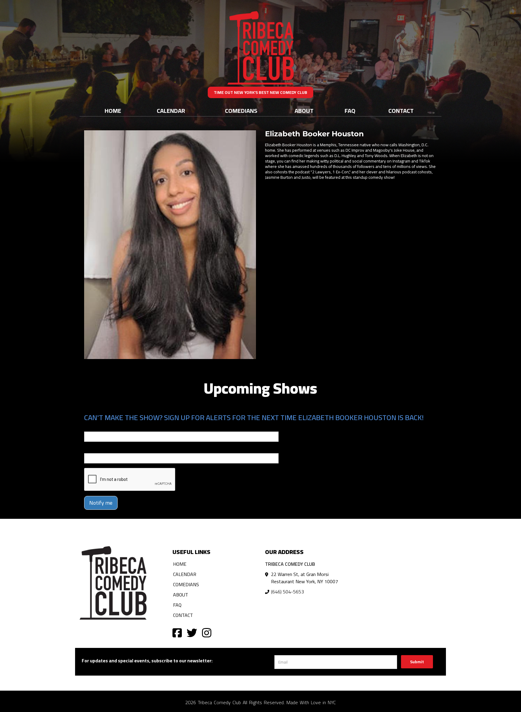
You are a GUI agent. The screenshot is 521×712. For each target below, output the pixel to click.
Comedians (241, 110)
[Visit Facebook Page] (177, 632)
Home (113, 110)
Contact (401, 110)
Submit (417, 662)
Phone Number (98, 449)
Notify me (100, 503)
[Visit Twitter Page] (192, 632)
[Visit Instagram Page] (206, 632)
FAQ (350, 110)
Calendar (171, 110)
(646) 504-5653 (287, 591)
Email (89, 427)
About (304, 110)
